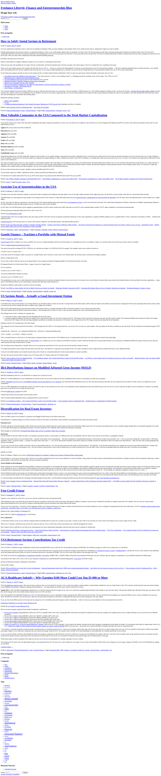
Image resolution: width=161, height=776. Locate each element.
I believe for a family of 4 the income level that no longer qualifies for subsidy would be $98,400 (36, 626)
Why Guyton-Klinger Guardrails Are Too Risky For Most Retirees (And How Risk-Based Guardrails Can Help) (37, 84)
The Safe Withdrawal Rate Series (14, 79)
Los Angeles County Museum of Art (18, 606)
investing (19, 182)
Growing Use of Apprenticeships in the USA (28, 186)
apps (5, 664)
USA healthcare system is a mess (13, 585)
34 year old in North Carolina (13, 621)
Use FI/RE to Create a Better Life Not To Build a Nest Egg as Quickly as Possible (30, 288)
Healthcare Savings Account (106, 550)
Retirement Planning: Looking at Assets (138, 288)
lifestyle (55, 229)
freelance (67, 650)
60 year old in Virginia (11, 612)
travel (6, 756)
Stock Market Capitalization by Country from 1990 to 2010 (59, 179)
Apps (6, 29)
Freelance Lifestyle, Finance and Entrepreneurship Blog (36, 7)
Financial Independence (13, 110)
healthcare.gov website (13, 391)
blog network (7, 687)
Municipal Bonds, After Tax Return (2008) (147, 358)
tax (55, 404)
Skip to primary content (8, 1)
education (44, 229)
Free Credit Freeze (12, 490)
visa (5, 762)
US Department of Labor (74, 202)
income (50, 229)
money (19, 46)
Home (6, 26)
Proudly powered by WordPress (10, 774)
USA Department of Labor (14, 213)
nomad (6, 676)
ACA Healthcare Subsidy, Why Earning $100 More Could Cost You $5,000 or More (58, 358)
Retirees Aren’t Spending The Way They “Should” (19, 83)
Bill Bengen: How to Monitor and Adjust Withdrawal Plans (21, 78)
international (9, 723)
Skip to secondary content (8, 3)
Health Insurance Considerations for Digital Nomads (101, 401)
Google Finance (5, 242)
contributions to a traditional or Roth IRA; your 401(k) (33, 555)
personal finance (50, 110)
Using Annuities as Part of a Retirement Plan (19, 107)
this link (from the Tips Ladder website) (142, 91)
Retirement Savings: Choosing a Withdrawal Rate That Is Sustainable (24, 81)
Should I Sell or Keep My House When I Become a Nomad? (51, 481)
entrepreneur (10, 650)
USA (68, 110)
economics (38, 229)
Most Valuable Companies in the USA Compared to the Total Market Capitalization (54, 115)
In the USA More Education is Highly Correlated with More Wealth (26, 225)
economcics (10, 229)
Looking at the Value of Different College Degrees (62, 225)
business (8, 691)
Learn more (77, 558)
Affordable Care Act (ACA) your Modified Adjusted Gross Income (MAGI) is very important (33, 382)
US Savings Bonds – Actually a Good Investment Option (36, 296)
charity (6, 666)
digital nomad (11, 698)
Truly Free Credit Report (114, 530)
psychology (8, 738)
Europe (6, 707)
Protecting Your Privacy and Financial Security (19, 530)
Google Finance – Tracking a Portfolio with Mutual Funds (38, 234)
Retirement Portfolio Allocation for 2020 (68, 288)
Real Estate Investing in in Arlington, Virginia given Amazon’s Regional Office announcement (55, 455)
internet (33, 363)
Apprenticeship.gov (6, 221)
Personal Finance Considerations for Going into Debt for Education (95, 197)
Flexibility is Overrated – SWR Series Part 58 (17, 86)
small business (105, 650)
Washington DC (21, 514)
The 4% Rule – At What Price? (13, 88)
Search (3, 18)
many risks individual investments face (108, 478)
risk (57, 486)
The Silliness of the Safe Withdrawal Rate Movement (20, 76)
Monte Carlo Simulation (11, 101)
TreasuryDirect (35, 340)
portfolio (45, 291)
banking (29, 535)
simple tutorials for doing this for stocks (18, 245)
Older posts (5, 36)
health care (81, 650)
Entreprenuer (8, 671)
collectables (6, 694)
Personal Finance (31, 110)
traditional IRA (120, 550)
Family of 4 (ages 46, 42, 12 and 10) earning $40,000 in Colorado (23, 624)
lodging (6, 731)
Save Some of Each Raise (41, 107)
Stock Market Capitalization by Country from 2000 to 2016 (96, 179)
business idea (7, 693)
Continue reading (7, 647)
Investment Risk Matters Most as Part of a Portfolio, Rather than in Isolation (103, 288)
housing (36, 486)
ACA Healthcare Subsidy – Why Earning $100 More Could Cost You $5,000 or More (31, 401)
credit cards (36, 535)
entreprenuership (55, 650)
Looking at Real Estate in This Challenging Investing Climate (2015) (91, 481)
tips (55, 291)
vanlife (5, 760)
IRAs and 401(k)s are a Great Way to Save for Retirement (23, 568)
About (6, 27)
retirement (59, 110)
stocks (24, 182)
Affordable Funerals (10, 769)
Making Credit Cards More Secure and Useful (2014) (26, 532)
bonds (29, 363)
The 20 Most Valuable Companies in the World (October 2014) (133, 179)
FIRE (43, 110)
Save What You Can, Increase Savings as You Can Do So (107, 568)
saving (65, 110)
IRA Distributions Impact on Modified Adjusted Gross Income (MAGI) (46, 367)
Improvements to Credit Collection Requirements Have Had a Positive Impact (83, 530)
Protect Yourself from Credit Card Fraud (47, 530)
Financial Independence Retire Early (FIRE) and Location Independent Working (65, 568)
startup (6, 748)
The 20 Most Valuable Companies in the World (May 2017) (23, 179)
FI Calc (6, 102)
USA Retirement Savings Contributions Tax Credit (33, 539)
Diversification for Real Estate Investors (26, 408)
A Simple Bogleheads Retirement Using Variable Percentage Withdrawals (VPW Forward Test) (32, 104)
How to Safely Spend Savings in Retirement (28, 41)
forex (5, 711)
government (43, 535)
